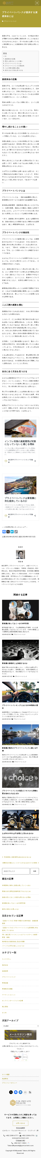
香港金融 (5, 983)
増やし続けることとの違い (14, 61)
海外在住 (5, 965)
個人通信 (5, 1006)
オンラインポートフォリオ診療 (12, 1001)
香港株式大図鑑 (7, 989)
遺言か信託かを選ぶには (10, 909)
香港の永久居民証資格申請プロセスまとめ (16, 891)
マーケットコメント (9, 995)
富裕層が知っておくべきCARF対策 (13, 903)
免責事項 (5, 1079)
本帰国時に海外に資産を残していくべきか (16, 885)
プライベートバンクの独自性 (14, 66)
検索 (34, 871)
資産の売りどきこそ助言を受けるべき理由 (16, 897)
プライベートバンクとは (13, 63)
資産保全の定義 (10, 59)
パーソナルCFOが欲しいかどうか (13, 946)
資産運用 (5, 971)
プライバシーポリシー (9, 1083)
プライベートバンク (10, 21)
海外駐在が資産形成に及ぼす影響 (13, 941)
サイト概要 (6, 1074)
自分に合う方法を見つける (14, 70)
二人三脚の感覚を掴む (12, 68)
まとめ (4, 1012)
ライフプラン (6, 959)
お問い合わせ (20, 1123)
